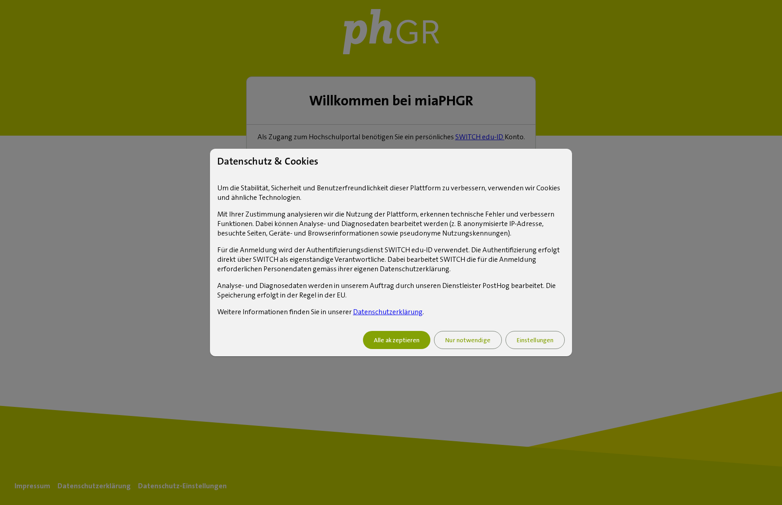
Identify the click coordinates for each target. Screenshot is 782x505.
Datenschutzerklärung (388, 311)
